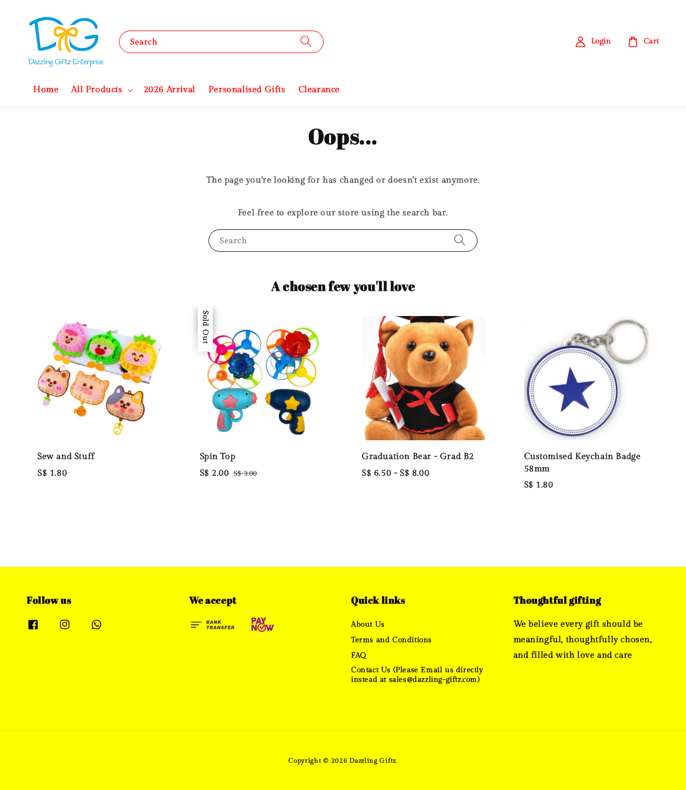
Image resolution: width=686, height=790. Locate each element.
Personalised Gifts (247, 90)
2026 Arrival (170, 90)
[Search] (306, 41)
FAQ (359, 655)
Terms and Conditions (391, 640)
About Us (368, 624)
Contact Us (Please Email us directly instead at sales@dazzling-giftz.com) (417, 675)
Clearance (319, 90)
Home (45, 90)
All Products (96, 90)
